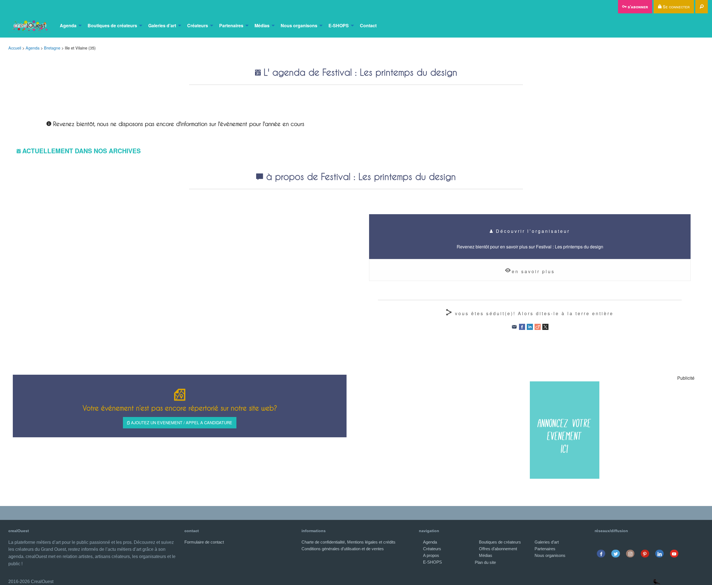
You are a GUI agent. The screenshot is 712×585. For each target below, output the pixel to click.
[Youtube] (674, 553)
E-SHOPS (338, 25)
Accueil (14, 48)
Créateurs (197, 25)
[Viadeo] (537, 326)
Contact (368, 25)
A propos (431, 555)
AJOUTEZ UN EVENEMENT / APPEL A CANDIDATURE (181, 422)
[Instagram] (630, 553)
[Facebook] (522, 326)
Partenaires (231, 25)
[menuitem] (29, 25)
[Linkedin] (659, 553)
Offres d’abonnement (498, 548)
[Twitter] (615, 553)
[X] (545, 326)
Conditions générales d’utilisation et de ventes (342, 548)
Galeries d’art (162, 25)
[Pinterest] (645, 553)
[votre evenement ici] (564, 430)
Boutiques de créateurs (112, 25)
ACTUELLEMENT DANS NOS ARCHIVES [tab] (81, 150)
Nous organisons (299, 25)
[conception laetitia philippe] (656, 581)
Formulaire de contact (204, 542)
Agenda (68, 25)
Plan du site (485, 562)
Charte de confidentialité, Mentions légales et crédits (348, 542)
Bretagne (52, 48)
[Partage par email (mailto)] (514, 326)
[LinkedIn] (529, 326)
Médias (262, 25)
